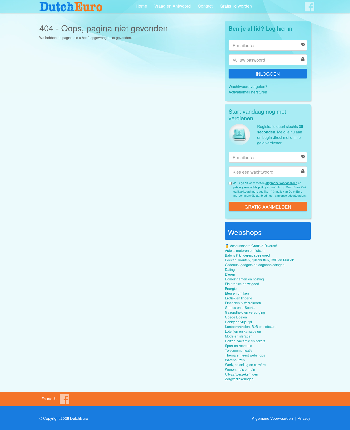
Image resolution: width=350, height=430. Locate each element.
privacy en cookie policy (249, 187)
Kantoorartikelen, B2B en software (250, 326)
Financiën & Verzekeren (243, 302)
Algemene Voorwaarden (272, 418)
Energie (231, 288)
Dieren (230, 274)
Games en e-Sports (240, 307)
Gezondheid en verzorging (245, 312)
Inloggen (268, 73)
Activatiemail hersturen (248, 92)
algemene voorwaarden (281, 183)
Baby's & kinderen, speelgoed (247, 255)
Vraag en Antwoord (172, 6)
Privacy (304, 418)
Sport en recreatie (238, 345)
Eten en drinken (237, 293)
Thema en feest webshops (245, 355)
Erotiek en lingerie (238, 298)
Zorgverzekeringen (239, 378)
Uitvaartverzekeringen (241, 374)
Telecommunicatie (238, 350)
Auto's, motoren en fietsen (245, 250)
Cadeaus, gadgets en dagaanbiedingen (255, 264)
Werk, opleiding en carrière (245, 364)
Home (141, 6)
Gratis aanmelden (268, 206)
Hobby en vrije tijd (238, 321)
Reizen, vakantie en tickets (245, 340)
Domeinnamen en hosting (244, 279)
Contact (205, 6)
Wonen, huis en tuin (240, 369)
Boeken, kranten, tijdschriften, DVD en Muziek (259, 260)
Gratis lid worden (236, 6)
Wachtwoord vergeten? (248, 86)
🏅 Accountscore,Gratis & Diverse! (251, 245)
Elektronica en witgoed (242, 283)
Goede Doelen (236, 317)
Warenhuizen (235, 359)
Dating (230, 269)
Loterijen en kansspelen (243, 331)
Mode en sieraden (238, 336)
